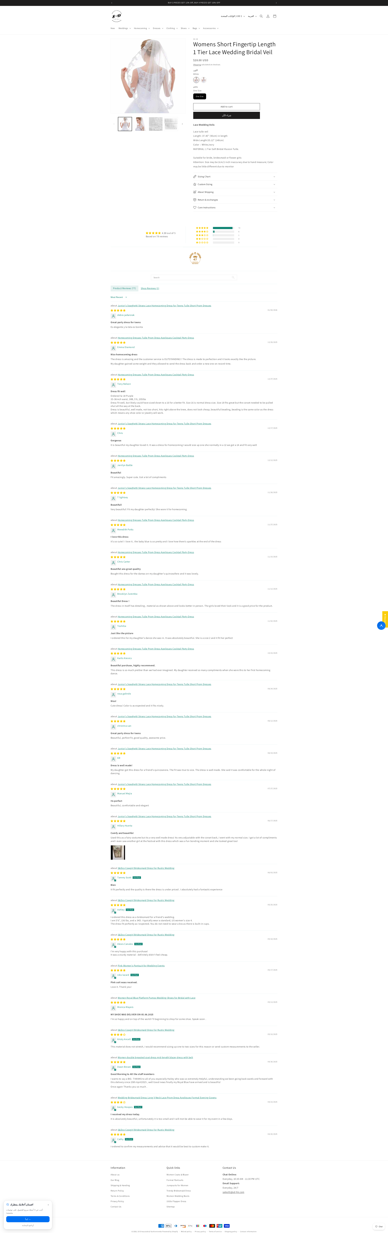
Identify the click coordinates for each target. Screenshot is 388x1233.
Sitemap (171, 1206)
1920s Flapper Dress (176, 1201)
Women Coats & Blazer (178, 1174)
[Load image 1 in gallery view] (125, 124)
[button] (124, 28)
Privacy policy (200, 1231)
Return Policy (117, 1190)
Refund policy (186, 1231)
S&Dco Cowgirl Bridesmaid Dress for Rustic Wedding (146, 868)
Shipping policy (231, 1231)
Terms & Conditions (120, 1196)
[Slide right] (182, 124)
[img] (161, 233)
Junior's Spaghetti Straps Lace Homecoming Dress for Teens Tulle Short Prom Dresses (164, 305)
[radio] (196, 80)
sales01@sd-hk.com (233, 1192)
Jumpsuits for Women (177, 1185)
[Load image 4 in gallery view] (171, 124)
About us (115, 1174)
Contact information (248, 1231)
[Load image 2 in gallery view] (140, 124)
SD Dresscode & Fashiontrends (150, 1231)
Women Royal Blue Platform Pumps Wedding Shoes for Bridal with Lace (157, 997)
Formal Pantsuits (175, 1180)
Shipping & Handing (120, 1185)
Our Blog (115, 1180)
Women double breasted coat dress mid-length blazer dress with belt (155, 1057)
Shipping (197, 64)
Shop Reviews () (150, 288)
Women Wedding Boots (178, 1196)
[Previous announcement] (111, 3)
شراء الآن (226, 115)
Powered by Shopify (170, 1231)
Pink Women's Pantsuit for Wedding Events (141, 965)
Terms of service (215, 1231)
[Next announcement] (276, 3)
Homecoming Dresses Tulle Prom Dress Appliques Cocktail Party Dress (156, 337)
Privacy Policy (117, 1201)
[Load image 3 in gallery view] (156, 124)
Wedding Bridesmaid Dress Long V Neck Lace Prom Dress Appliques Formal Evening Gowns (167, 1097)
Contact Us (116, 1206)
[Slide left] (114, 124)
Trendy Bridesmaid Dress (179, 1190)
